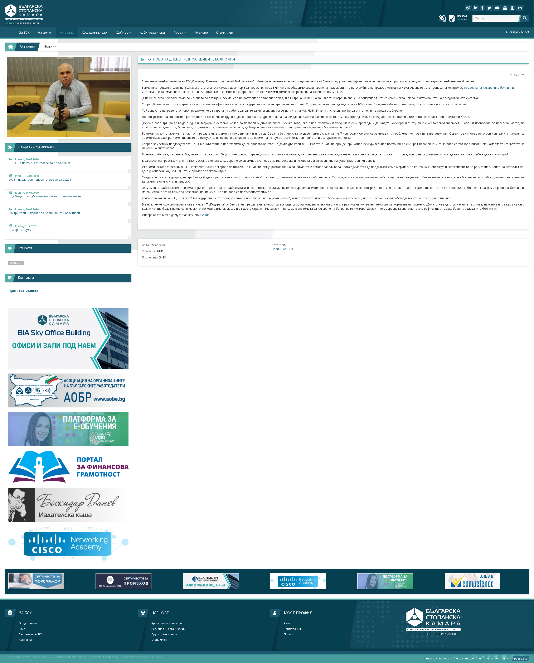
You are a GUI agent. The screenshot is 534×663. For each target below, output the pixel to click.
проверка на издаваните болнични (489, 87)
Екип (22, 629)
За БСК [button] (24, 32)
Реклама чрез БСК (31, 634)
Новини (50, 46)
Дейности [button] (123, 32)
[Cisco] (310, 581)
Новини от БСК (282, 249)
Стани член (224, 32)
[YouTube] (497, 8)
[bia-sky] (68, 338)
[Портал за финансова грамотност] (68, 467)
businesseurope (441, 634)
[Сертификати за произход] (136, 581)
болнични (15, 263)
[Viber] (468, 8)
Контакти (25, 639)
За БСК (25, 612)
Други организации (164, 634)
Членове (160, 612)
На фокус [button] (45, 32)
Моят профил (298, 612)
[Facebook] (482, 8)
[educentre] (68, 544)
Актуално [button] (67, 32)
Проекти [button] (179, 32)
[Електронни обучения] (68, 429)
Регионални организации (168, 629)
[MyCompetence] (485, 581)
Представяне (28, 623)
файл (205, 215)
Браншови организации (167, 623)
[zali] (223, 581)
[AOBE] (68, 390)
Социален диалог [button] (95, 32)
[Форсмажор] (48, 581)
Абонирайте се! (517, 32)
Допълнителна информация (489, 658)
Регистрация (292, 629)
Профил (289, 634)
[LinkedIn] (475, 8)
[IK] (68, 505)
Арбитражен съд (152, 32)
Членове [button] (201, 32)
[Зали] (505, 8)
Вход (287, 623)
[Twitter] (489, 8)
